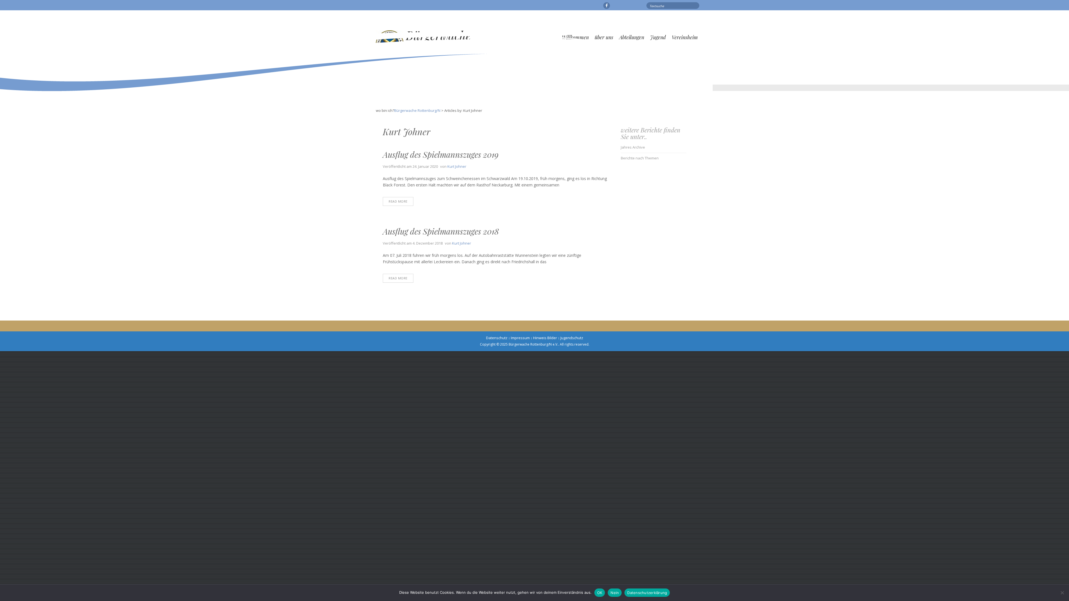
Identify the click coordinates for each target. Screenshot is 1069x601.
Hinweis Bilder (545, 337)
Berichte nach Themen (640, 158)
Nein (614, 592)
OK (599, 592)
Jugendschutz (571, 337)
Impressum (520, 337)
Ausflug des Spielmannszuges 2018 (441, 231)
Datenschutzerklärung (647, 592)
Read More (398, 201)
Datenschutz (496, 337)
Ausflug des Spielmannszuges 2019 (441, 154)
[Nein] (1062, 592)
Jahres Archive (633, 147)
